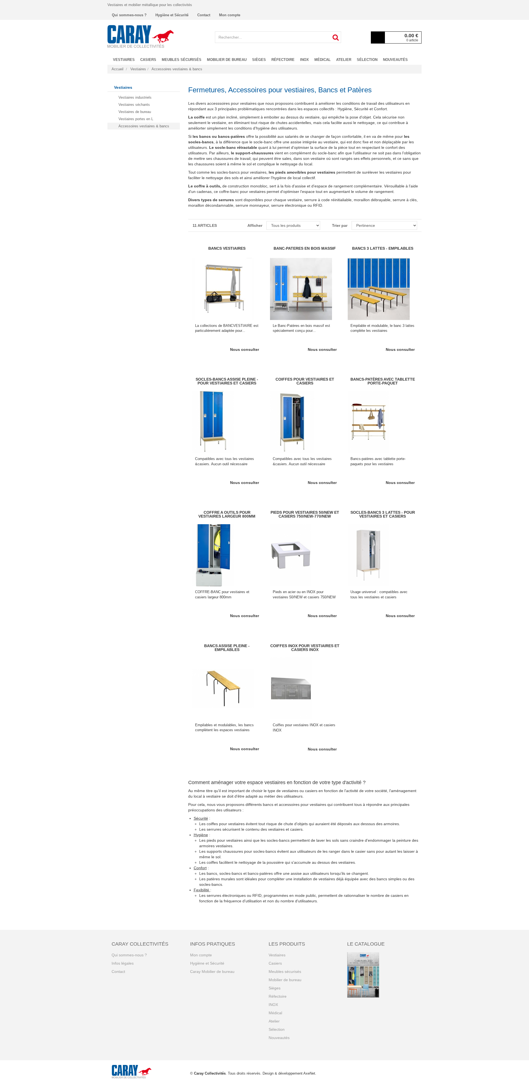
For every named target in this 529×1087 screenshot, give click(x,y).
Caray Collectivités (210, 1073)
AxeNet (309, 1073)
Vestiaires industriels (135, 97)
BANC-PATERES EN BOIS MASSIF (305, 248)
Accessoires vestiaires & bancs (143, 126)
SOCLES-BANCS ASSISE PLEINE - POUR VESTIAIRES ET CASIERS (227, 381)
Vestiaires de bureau (134, 112)
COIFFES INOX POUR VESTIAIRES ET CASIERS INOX (304, 648)
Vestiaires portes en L (135, 119)
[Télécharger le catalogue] (382, 975)
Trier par (339, 225)
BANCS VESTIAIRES (226, 248)
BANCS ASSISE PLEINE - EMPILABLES (227, 648)
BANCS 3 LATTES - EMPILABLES (382, 248)
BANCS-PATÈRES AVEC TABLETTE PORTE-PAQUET (382, 381)
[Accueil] (140, 36)
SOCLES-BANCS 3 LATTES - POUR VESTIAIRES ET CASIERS (382, 514)
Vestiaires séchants (134, 105)
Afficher (254, 225)
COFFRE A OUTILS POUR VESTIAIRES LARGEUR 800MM (226, 514)
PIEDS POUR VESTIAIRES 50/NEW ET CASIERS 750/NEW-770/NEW (305, 514)
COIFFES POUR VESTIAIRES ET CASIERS (305, 381)
